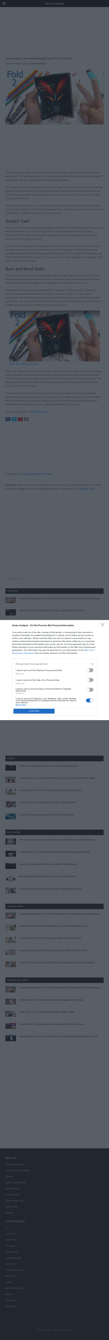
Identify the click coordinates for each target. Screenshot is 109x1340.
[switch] (89, 670)
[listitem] (54, 664)
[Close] (103, 625)
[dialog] (54, 670)
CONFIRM (34, 711)
